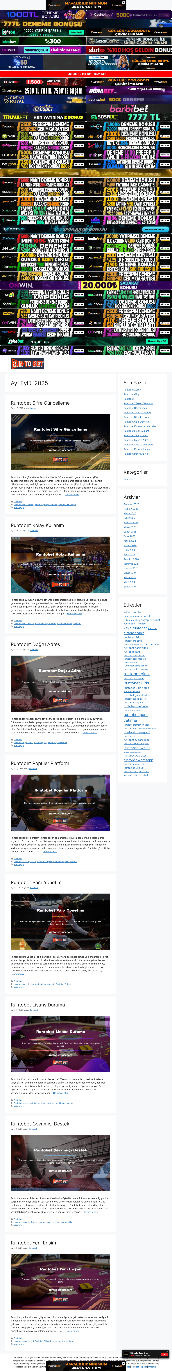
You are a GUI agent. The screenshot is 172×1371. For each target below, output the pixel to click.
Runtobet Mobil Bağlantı (137, 431)
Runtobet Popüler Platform (40, 763)
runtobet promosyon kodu (69, 623)
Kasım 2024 (130, 545)
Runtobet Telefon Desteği (137, 412)
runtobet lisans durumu (62, 1103)
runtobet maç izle (44, 861)
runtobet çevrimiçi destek (25, 1222)
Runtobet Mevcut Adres (136, 440)
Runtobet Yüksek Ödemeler (138, 403)
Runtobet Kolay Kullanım (37, 525)
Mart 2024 (129, 582)
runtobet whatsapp (67, 504)
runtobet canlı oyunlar (131, 662)
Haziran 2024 (131, 568)
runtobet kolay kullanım (45, 623)
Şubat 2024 (130, 586)
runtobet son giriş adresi (147, 728)
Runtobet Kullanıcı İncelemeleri (140, 426)
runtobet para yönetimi (24, 984)
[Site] (43, 126)
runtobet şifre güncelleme (46, 504)
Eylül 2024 (129, 554)
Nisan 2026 (130, 513)
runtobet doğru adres (23, 742)
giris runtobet (130, 620)
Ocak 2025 (129, 536)
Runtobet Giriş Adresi (44, 1341)
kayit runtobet (135, 628)
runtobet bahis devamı (24, 623)
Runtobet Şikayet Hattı (136, 435)
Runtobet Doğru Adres (35, 644)
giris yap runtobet (149, 620)
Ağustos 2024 (131, 559)
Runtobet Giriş (131, 394)
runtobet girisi (40, 742)
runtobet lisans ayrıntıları (25, 861)
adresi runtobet (133, 612)
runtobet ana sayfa (133, 641)
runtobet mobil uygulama (132, 710)
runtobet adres (134, 633)
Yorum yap (19, 507)
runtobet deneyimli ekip (48, 1222)
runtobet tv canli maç (137, 739)
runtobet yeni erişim (64, 1341)
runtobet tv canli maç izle (136, 743)
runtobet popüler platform (65, 861)
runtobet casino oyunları (136, 669)
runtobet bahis (152, 644)
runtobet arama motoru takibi (133, 644)
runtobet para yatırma (136, 717)
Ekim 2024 (129, 550)
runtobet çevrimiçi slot (24, 1341)
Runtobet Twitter (63, 984)
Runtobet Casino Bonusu (136, 665)
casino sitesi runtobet (137, 616)
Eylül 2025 (129, 518)
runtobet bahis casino (23, 504)
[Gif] (86, 173)
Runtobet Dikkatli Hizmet (137, 417)
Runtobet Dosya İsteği (135, 408)
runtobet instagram (133, 702)
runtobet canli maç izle (135, 659)
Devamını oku (72, 494)
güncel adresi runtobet (135, 623)
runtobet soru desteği (45, 984)
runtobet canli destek (134, 655)
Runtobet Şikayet (134, 767)
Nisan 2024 (130, 577)
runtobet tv (129, 736)
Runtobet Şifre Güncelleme (40, 403)
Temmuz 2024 (131, 563)
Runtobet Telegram (137, 732)
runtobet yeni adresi (134, 764)
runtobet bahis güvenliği (40, 1103)
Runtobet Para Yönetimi (37, 882)
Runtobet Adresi (21, 1103)
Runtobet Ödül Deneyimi (137, 421)
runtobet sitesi (131, 728)
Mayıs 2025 (130, 527)
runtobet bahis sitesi (136, 647)
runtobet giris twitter (134, 678)
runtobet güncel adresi (135, 699)
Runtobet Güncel (132, 691)
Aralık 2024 (130, 541)
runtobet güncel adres (57, 742)
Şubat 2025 (130, 531)
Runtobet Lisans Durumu (38, 1005)
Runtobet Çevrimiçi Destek (40, 1124)
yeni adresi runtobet (136, 775)
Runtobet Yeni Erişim (33, 1243)
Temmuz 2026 (131, 504)
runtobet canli (132, 651)
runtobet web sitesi (135, 755)
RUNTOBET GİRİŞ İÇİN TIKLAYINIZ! (86, 74)
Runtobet (18, 501)
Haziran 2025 (131, 522)
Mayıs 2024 (130, 573)
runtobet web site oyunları (132, 752)
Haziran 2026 (131, 508)
